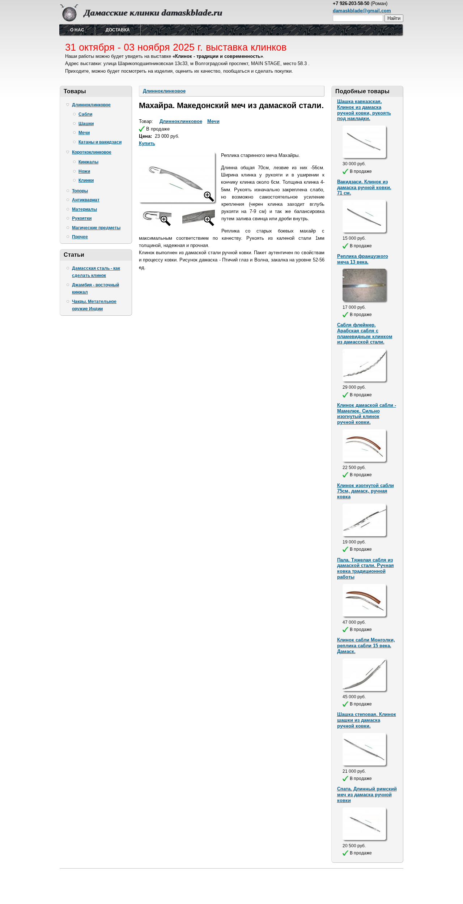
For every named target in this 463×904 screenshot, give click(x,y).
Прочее (80, 236)
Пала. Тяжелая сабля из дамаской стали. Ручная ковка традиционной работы (365, 568)
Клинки (86, 180)
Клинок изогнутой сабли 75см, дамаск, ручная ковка (365, 491)
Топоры (80, 190)
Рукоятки (82, 218)
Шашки (86, 123)
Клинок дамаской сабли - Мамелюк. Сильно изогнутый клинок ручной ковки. (366, 413)
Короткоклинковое (91, 152)
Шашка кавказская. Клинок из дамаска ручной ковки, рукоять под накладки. (364, 110)
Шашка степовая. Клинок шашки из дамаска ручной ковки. (366, 720)
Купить (147, 143)
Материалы (84, 209)
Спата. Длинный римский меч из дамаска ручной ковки (367, 794)
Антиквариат (85, 199)
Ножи (84, 171)
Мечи (84, 132)
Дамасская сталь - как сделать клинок (96, 272)
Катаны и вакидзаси (100, 142)
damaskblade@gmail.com (362, 10)
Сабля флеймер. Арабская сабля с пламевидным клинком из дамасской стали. (364, 333)
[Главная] (69, 20)
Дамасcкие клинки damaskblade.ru (153, 12)
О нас (77, 30)
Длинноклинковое (91, 104)
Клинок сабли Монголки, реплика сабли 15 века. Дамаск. (366, 645)
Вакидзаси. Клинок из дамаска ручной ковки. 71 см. (364, 187)
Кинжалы (88, 162)
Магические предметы (96, 227)
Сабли (85, 114)
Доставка (118, 30)
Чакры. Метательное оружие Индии (94, 305)
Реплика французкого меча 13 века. (362, 259)
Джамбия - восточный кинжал (95, 288)
